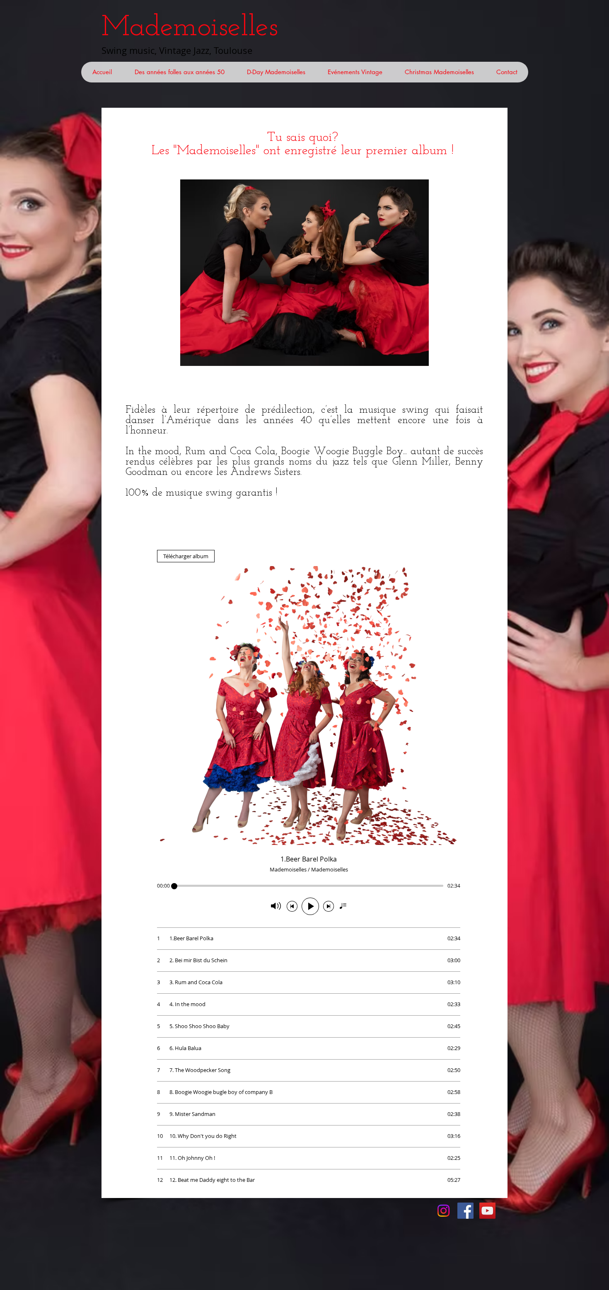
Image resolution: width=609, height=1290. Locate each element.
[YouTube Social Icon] (487, 1211)
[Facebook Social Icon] (465, 1211)
